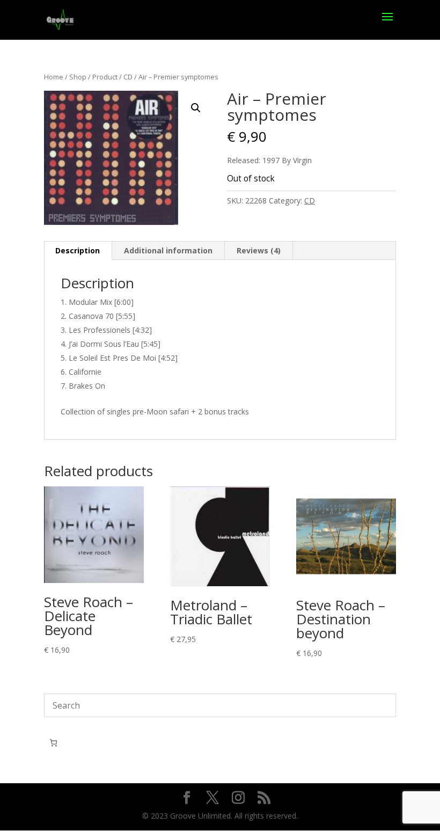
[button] (196, 108)
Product (105, 77)
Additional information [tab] (168, 250)
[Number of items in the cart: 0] (53, 742)
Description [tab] (77, 250)
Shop (77, 77)
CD (128, 77)
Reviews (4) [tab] (259, 250)
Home (53, 77)
